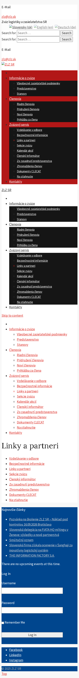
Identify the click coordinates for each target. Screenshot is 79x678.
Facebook (16, 650)
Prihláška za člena (27, 119)
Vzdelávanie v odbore (29, 130)
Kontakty (15, 181)
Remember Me (15, 622)
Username (9, 583)
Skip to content (12, 315)
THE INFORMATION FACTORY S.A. (31, 555)
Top (4, 674)
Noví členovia (25, 114)
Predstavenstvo (26, 88)
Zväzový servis (19, 124)
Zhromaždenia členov (29, 166)
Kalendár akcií (25, 150)
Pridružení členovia (28, 109)
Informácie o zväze (22, 78)
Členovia (15, 99)
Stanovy (22, 93)
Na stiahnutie (25, 176)
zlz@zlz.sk (9, 17)
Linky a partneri (26, 140)
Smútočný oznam (21, 540)
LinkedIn (15, 655)
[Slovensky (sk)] (20, 27)
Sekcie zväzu (24, 145)
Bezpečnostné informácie (32, 135)
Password (8, 603)
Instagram (16, 660)
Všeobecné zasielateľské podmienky (38, 83)
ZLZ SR (6, 190)
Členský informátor (28, 156)
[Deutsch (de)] (65, 27)
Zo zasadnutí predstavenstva (34, 161)
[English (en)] (43, 27)
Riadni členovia (26, 104)
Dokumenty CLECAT (29, 171)
